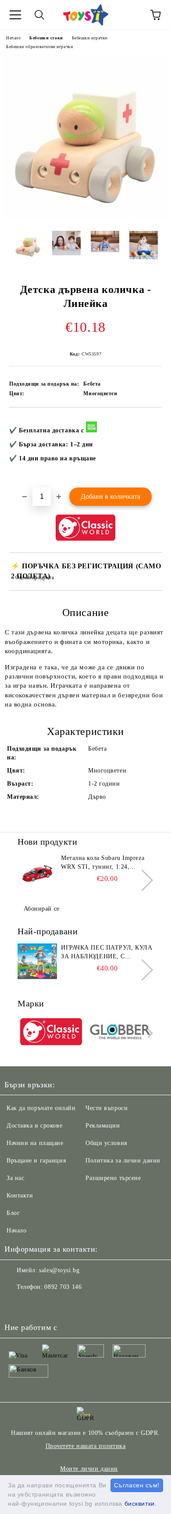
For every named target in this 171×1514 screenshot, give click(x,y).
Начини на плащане (35, 1143)
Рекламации (103, 1125)
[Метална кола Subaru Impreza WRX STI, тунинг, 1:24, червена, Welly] (37, 873)
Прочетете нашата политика (86, 1446)
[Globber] (120, 1033)
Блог (13, 1213)
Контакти (20, 1195)
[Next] (142, 880)
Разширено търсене (113, 1178)
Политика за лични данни (123, 1160)
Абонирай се (42, 908)
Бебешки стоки (46, 37)
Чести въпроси (107, 1108)
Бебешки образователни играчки (39, 46)
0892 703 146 (63, 1287)
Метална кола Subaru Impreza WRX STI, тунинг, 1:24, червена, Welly (102, 863)
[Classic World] (51, 1033)
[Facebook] (16, 1305)
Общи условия (106, 1143)
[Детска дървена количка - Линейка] (85, 217)
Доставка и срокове (34, 1125)
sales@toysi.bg (59, 1270)
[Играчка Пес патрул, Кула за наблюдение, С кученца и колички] (37, 963)
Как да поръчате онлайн (41, 1108)
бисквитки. (141, 1503)
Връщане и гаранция (36, 1160)
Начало (13, 37)
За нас (15, 1178)
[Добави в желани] (149, 422)
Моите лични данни (89, 1468)
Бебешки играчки (89, 37)
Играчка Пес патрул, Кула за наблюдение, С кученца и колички (106, 952)
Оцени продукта (34, 577)
